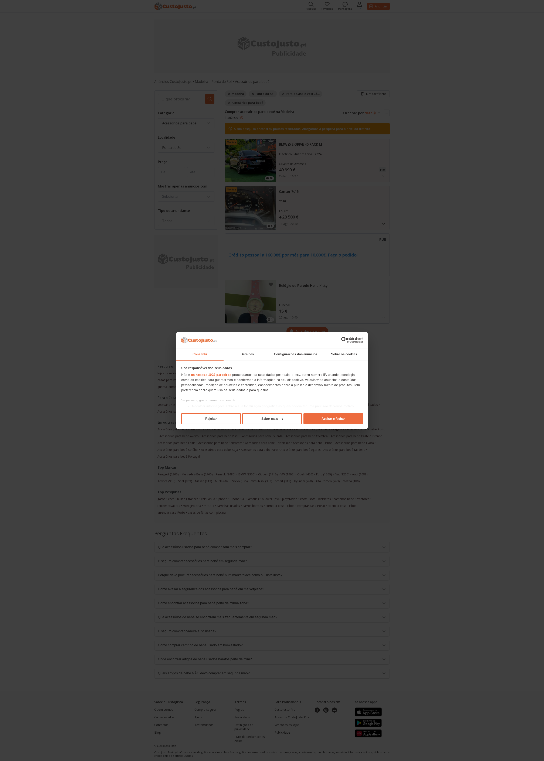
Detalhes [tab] (247, 354)
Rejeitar (211, 418)
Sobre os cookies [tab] (344, 354)
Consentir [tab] (200, 354)
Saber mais (269, 418)
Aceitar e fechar (333, 418)
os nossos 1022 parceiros (211, 374)
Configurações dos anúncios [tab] (295, 354)
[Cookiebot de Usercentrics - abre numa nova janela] (344, 340)
